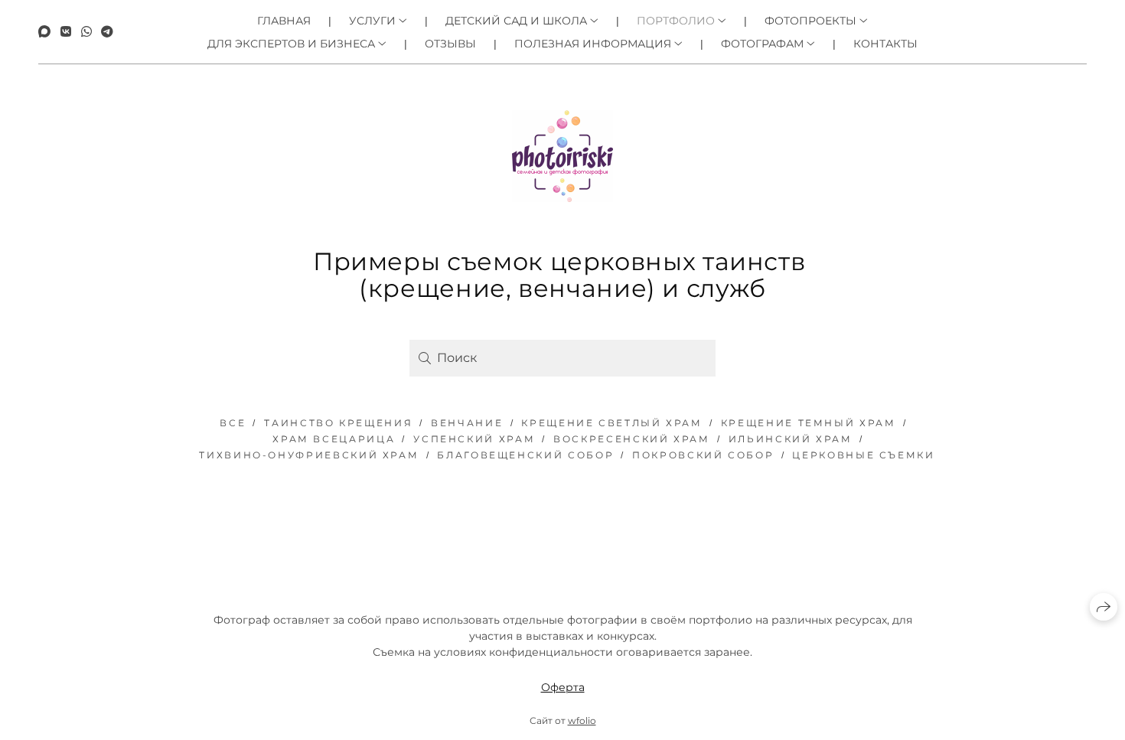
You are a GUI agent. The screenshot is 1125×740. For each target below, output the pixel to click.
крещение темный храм (808, 423)
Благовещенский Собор (525, 455)
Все (233, 423)
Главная (284, 21)
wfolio (582, 720)
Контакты (885, 44)
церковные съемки (863, 455)
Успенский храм (474, 439)
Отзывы (450, 44)
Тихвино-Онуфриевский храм (309, 455)
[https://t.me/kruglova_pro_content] (107, 31)
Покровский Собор (703, 455)
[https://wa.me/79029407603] (86, 31)
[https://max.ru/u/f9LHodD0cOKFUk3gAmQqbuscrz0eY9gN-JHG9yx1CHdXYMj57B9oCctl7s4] (44, 31)
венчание (467, 423)
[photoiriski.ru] (562, 156)
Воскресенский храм (631, 439)
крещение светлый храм (611, 423)
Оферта (563, 687)
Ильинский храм (791, 439)
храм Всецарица (333, 439)
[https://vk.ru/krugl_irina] (65, 31)
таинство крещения (338, 423)
